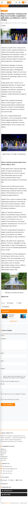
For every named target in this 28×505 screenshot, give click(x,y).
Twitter (19, 303)
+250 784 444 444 (7, 471)
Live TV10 (3, 460)
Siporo (2, 454)
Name (3, 353)
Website (3, 368)
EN (25, 2)
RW (23, 2)
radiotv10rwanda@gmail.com (9, 468)
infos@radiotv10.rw (7, 466)
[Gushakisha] (16, 2)
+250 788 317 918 (7, 473)
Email (3, 361)
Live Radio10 (4, 458)
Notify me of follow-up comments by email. (13, 394)
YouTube (19, 480)
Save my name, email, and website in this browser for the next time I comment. (14, 377)
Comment (4, 338)
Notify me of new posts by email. (10, 399)
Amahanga (3, 453)
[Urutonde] (2, 2)
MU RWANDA (4, 10)
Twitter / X (12, 480)
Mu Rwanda (4, 451)
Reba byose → (14, 321)
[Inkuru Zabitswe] (19, 2)
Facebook (10, 303)
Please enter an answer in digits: (10, 381)
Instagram (5, 483)
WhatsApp (6, 306)
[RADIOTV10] (9, 2)
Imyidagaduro (4, 456)
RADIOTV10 (7, 503)
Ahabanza (3, 449)
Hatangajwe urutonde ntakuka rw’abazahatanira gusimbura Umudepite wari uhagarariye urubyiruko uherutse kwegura (12, 315)
